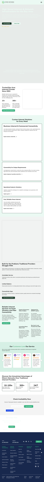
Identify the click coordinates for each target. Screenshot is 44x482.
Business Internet (13, 453)
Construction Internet (4, 454)
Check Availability (6, 23)
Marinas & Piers (5, 462)
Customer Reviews (22, 459)
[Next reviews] (41, 360)
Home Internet (13, 450)
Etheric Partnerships (29, 451)
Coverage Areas (38, 458)
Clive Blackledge (39, 354)
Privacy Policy (25, 477)
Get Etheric (11, 426)
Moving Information (29, 461)
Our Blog (20, 451)
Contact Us (39, 441)
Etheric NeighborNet (29, 457)
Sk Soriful (18, 354)
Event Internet (4, 456)
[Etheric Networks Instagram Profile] (28, 441)
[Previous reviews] (3, 360)
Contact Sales (16, 23)
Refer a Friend (29, 454)
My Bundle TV (4, 467)
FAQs (36, 461)
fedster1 (27, 354)
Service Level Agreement (37, 477)
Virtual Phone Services (12, 464)
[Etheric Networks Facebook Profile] (26, 441)
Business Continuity (12, 460)
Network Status (38, 455)
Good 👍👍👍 (16, 359)
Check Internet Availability (8, 110)
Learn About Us (6, 323)
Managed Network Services (13, 456)
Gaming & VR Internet (12, 472)
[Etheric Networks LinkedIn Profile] (23, 441)
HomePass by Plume (12, 468)
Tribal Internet (4, 464)
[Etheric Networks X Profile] (31, 441)
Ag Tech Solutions (5, 459)
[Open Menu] (41, 2)
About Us (20, 449)
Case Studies (21, 457)
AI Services (4, 450)
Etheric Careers (21, 454)
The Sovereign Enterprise (21, 463)
